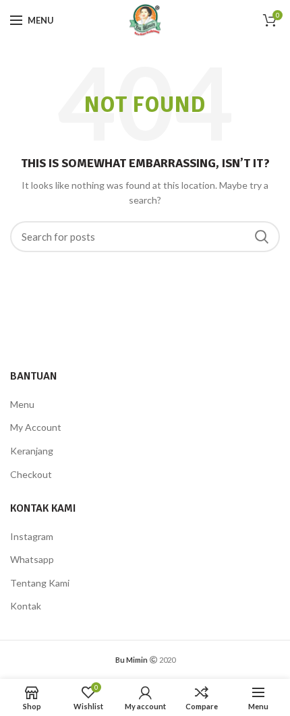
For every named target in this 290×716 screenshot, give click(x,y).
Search (262, 236)
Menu (22, 404)
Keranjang (31, 450)
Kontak (25, 605)
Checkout (31, 474)
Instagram (31, 536)
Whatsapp (32, 559)
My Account (35, 427)
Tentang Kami (39, 583)
